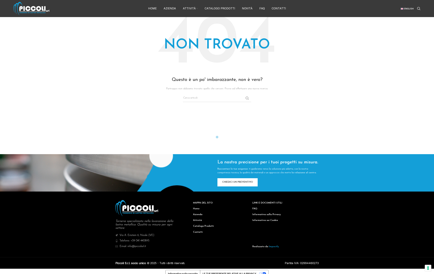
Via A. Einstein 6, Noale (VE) (137, 235)
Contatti (198, 232)
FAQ (254, 208)
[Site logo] (31, 8)
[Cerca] (418, 8)
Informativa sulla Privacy (266, 214)
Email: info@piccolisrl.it (133, 246)
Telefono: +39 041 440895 (134, 240)
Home (196, 208)
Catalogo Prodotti (203, 226)
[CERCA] (247, 98)
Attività (197, 220)
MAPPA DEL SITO (203, 203)
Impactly (274, 246)
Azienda (197, 214)
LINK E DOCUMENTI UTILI (267, 203)
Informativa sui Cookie (265, 220)
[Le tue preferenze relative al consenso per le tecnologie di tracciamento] (428, 268)
